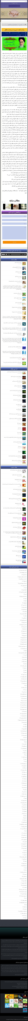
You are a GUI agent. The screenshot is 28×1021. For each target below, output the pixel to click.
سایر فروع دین (24, 765)
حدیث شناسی (24, 692)
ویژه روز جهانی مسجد (18, 404)
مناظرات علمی (24, 880)
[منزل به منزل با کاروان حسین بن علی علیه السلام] (24, 415)
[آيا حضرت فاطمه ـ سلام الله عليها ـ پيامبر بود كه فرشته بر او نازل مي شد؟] (24, 363)
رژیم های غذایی (24, 748)
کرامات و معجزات (24, 837)
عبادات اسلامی (24, 800)
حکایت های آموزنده (24, 713)
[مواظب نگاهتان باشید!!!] (24, 561)
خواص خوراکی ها (24, 731)
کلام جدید (25, 841)
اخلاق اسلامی (24, 590)
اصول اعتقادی (24, 609)
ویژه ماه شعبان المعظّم (18, 555)
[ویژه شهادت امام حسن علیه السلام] (24, 396)
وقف (25, 904)
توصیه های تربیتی (24, 681)
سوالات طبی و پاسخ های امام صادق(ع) (16, 522)
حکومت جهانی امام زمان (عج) (22, 720)
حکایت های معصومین (23, 718)
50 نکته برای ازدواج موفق (18, 503)
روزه (25, 755)
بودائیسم (25, 663)
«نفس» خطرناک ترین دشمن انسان (17, 527)
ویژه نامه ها (25, 915)
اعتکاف (25, 616)
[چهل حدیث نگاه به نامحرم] (24, 547)
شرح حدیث (25, 781)
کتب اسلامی (24, 835)
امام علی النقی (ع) (24, 637)
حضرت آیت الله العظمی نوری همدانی (17, 267)
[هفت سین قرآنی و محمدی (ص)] (24, 294)
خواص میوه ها (24, 735)
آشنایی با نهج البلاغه (23, 572)
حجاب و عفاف (24, 687)
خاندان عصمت (24, 722)
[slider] (3, 254)
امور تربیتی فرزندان (24, 648)
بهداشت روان (24, 659)
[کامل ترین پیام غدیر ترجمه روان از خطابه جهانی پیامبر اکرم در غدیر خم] (24, 438)
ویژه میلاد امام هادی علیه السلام (17, 442)
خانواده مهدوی (24, 728)
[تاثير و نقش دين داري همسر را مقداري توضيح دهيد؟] (24, 282)
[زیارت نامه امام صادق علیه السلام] (24, 490)
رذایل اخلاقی (24, 746)
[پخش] (25, 254)
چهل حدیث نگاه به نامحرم (18, 546)
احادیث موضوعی (24, 585)
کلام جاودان (24, 839)
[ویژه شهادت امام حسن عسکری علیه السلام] (24, 377)
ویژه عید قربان (19, 446)
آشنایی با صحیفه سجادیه (23, 570)
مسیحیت (25, 874)
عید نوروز (25, 817)
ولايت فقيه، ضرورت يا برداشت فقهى (14, 29)
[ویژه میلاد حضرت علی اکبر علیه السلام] (24, 461)
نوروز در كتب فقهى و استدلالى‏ (17, 298)
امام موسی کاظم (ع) (23, 644)
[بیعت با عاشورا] (24, 429)
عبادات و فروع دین (24, 802)
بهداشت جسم (24, 657)
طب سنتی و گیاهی (24, 796)
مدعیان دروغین (24, 863)
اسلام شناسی (20, 24)
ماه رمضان (25, 852)
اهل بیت (25, 655)
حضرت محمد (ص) (24, 707)
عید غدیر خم (24, 813)
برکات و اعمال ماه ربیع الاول (17, 385)
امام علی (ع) (24, 635)
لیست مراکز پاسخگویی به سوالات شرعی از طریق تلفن (14, 346)
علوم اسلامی (24, 809)
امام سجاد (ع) (24, 633)
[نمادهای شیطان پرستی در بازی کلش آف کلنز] (24, 471)
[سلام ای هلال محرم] (24, 410)
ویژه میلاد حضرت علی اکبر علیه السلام (16, 460)
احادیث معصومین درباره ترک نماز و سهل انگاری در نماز (14, 513)
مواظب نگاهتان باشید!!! (18, 560)
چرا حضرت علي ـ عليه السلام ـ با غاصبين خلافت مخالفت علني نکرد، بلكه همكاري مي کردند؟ (12, 334)
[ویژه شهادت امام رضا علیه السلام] (24, 401)
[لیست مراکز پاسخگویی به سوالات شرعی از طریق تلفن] (24, 348)
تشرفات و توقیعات (24, 676)
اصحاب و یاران (24, 607)
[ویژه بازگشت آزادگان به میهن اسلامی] (24, 382)
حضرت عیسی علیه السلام (18, 276)
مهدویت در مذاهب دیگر (23, 891)
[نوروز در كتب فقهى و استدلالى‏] (24, 299)
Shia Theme (26, 1017)
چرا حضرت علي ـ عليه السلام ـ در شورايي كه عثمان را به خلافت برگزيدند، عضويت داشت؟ (12, 323)
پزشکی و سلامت (24, 665)
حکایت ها (25, 711)
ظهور (25, 798)
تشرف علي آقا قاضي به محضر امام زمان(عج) (15, 537)
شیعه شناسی (24, 791)
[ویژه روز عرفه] (24, 452)
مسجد (25, 870)
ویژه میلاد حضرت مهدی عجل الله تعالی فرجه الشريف (15, 456)
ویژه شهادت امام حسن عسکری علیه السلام (16, 376)
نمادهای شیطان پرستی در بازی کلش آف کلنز (15, 470)
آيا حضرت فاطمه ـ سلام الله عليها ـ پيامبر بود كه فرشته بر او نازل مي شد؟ (12, 362)
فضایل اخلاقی (24, 822)
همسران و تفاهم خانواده (23, 902)
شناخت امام (25, 785)
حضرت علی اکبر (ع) (24, 702)
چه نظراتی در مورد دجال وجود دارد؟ (17, 517)
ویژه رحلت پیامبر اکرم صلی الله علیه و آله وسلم (15, 390)
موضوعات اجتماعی (24, 893)
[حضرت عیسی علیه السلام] (24, 277)
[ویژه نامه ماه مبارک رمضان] (24, 207)
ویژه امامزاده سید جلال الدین (22, 911)
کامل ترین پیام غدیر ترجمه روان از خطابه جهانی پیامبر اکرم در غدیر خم (12, 437)
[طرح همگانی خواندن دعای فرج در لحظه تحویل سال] (24, 542)
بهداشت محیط (24, 661)
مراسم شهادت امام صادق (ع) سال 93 (16, 494)
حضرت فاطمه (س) (24, 705)
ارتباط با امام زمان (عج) (23, 596)
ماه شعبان (25, 854)
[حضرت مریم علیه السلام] (8, 207)
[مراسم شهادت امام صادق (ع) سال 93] (24, 495)
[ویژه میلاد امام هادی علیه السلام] (24, 443)
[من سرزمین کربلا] (24, 424)
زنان (25, 761)
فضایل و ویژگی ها (24, 826)
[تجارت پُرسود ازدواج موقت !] (24, 480)
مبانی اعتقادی (24, 859)
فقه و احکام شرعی (24, 828)
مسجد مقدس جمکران (23, 872)
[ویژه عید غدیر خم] (24, 433)
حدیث (25, 689)
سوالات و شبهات (24, 770)
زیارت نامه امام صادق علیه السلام (17, 489)
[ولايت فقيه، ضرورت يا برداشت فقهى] (14, 43)
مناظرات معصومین (24, 883)
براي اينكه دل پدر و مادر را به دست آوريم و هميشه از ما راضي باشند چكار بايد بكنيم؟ (11, 485)
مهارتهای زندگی (24, 885)
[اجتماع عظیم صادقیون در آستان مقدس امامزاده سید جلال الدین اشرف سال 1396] (24, 509)
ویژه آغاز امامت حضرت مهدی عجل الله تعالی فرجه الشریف (14, 371)
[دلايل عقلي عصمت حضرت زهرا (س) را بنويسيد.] (24, 358)
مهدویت (25, 887)
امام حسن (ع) (24, 622)
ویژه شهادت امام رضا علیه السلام (17, 399)
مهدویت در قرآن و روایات (23, 889)
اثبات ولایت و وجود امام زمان (22, 583)
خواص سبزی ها (24, 733)
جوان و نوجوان (24, 683)
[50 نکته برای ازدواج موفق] (24, 504)
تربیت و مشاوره (24, 674)
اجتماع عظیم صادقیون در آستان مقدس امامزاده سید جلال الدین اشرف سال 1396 (12, 508)
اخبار (25, 587)
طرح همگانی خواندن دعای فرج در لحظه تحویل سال (15, 541)
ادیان (25, 594)
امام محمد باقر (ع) (24, 639)
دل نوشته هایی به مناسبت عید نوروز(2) (16, 307)
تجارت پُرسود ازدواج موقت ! (18, 479)
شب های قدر (24, 774)
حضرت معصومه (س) (23, 709)
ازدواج (25, 598)
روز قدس (25, 750)
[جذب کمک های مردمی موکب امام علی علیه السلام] (24, 499)
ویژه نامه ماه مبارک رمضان (18, 262)
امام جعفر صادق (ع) (24, 620)
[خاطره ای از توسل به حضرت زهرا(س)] (24, 476)
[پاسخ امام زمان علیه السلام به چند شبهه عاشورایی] (24, 419)
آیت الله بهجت (24, 574)
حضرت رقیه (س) (24, 698)
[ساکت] (6, 254)
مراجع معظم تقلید (24, 865)
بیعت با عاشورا (19, 428)
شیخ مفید (25, 789)
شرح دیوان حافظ (24, 783)
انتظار (25, 650)
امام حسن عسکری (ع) (23, 624)
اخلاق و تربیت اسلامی (23, 592)
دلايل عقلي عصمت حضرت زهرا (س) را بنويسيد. (15, 357)
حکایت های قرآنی (24, 715)
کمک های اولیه (24, 844)
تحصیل (25, 670)
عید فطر (25, 815)
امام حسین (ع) (24, 626)
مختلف (25, 861)
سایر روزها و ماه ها (24, 763)
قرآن (25, 831)
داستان (25, 737)
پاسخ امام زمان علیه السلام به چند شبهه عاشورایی (15, 418)
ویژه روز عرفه (19, 451)
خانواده (25, 724)
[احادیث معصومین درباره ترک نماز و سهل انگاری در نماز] (24, 514)
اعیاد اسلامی (24, 618)
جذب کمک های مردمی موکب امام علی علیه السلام (15, 498)
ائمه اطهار (25, 581)
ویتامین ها (25, 909)
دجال (25, 741)
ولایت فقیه (13, 33)
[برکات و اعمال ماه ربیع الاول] (24, 387)
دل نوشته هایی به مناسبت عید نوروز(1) (16, 312)
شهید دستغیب (24, 787)
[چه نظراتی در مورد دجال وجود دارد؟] (24, 519)
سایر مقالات (25, 768)
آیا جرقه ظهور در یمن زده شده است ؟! (16, 551)
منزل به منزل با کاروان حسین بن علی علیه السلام (15, 414)
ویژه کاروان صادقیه (24, 913)
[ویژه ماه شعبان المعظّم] (24, 556)
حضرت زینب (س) (24, 700)
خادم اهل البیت (23, 33)
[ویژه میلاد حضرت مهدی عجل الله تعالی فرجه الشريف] (24, 457)
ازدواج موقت (25, 603)
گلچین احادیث (24, 846)
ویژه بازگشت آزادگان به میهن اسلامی (16, 381)
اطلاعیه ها (25, 611)
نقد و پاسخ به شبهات (23, 896)
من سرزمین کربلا (19, 423)
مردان (25, 867)
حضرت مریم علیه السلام (18, 271)
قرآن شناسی (25, 833)
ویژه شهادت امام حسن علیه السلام (17, 395)
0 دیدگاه (24, 35)
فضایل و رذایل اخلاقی (23, 824)
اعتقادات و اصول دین (23, 613)
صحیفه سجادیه (24, 794)
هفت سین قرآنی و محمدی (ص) (17, 293)
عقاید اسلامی (24, 804)
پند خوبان (25, 668)
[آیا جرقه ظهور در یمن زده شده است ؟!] (24, 552)
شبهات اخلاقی (24, 776)
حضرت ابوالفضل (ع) (24, 694)
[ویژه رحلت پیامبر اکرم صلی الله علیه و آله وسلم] (24, 391)
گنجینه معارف (24, 848)
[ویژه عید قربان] (24, 447)
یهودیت (25, 917)
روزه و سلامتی (24, 757)
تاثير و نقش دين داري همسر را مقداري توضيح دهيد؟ (15, 281)
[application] (14, 254)
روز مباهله (25, 752)
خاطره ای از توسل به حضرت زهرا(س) (16, 474)
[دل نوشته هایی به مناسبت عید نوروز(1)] (24, 313)
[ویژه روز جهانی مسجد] (24, 405)
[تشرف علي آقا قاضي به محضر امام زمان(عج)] (24, 538)
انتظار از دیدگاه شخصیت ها (23, 652)
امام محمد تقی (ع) (24, 642)
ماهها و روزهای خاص (23, 857)
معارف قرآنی (24, 876)
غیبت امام (25, 820)
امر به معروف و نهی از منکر (23, 646)
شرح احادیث (25, 778)
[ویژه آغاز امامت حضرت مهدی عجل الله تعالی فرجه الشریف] (24, 373)
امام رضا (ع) (24, 629)
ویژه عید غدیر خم (19, 432)
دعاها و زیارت (24, 744)
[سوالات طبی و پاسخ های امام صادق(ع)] (24, 523)
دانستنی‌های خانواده (24, 739)
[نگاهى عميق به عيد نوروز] (24, 303)
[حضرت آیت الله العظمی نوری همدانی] (16, 207)
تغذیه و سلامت (24, 679)
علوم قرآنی (25, 811)
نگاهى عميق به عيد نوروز (18, 302)
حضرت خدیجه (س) (24, 696)
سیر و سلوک (24, 772)
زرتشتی (25, 759)
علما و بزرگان (24, 807)
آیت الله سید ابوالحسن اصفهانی (22, 576)
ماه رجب (25, 850)
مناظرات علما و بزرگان (23, 878)
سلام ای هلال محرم (18, 409)
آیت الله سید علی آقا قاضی (23, 579)
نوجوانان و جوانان (24, 900)
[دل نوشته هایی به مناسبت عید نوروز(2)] (24, 308)
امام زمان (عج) (24, 631)
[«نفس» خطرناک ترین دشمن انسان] (24, 528)
